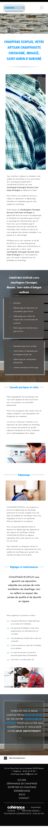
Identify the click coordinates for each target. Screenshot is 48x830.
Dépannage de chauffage (22, 784)
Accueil (22, 780)
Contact (24, 798)
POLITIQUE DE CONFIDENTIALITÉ (17, 814)
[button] (24, 758)
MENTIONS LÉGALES (30, 811)
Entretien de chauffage (22, 787)
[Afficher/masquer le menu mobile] (42, 8)
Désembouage (22, 791)
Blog (22, 795)
